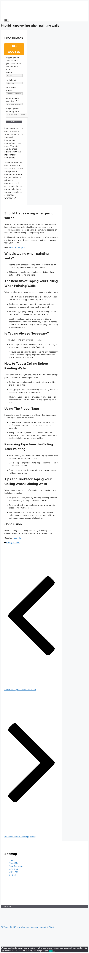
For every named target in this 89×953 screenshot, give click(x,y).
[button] (44, 926)
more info (17, 538)
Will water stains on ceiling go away (20, 836)
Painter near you (17, 247)
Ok (51, 951)
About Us (13, 863)
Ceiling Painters (13, 542)
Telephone (11, 80)
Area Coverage (16, 866)
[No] (54, 951)
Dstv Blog (13, 869)
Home (12, 860)
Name (9, 72)
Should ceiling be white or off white (20, 689)
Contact (12, 875)
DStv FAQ (13, 872)
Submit (14, 122)
